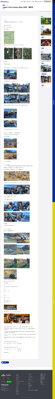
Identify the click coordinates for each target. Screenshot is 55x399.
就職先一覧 (17, 393)
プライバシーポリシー (42, 384)
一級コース (17, 385)
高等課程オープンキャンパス (43, 375)
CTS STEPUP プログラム (30, 377)
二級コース (17, 387)
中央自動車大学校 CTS (5, 1)
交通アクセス (17, 380)
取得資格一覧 (17, 394)
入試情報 (29, 383)
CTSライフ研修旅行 (30, 376)
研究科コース (17, 386)
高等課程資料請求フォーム (43, 378)
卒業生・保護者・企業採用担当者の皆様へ (20, 381)
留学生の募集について (18, 382)
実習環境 (28, 1)
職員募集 (41, 381)
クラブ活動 (29, 375)
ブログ (29, 388)
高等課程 (17, 388)
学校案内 (17, 375)
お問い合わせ (41, 1)
